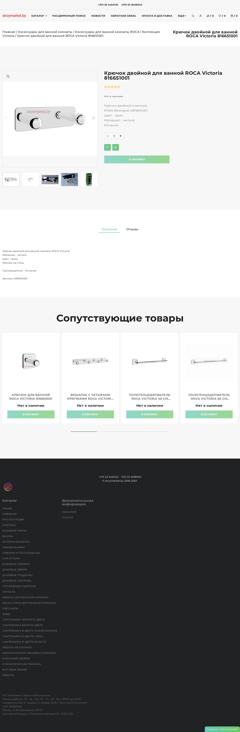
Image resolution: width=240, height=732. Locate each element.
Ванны (8, 536)
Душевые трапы (15, 530)
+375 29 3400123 (108, 4)
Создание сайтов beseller (222, 729)
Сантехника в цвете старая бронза (30, 630)
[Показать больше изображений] (8, 76)
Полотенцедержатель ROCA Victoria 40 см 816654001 (149, 398)
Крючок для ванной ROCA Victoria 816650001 (30, 397)
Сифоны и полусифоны (21, 552)
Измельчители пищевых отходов (29, 652)
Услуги (68, 517)
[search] (193, 16)
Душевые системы (17, 580)
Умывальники (13, 547)
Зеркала (9, 591)
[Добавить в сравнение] (115, 147)
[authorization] (200, 16)
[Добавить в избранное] (107, 147)
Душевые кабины (16, 564)
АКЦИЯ (7, 508)
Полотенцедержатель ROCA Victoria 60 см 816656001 (209, 398)
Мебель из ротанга (17, 647)
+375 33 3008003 (131, 4)
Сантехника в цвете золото (24, 641)
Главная (8, 32)
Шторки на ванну (16, 541)
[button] (93, 117)
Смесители (11, 558)
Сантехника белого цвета (23, 625)
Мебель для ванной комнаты (25, 597)
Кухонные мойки (16, 658)
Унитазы (9, 525)
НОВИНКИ (9, 513)
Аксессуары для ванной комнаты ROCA (107, 32)
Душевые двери (15, 569)
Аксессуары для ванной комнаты (45, 32)
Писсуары (10, 608)
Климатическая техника (21, 664)
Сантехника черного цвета (24, 619)
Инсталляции (13, 519)
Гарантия (69, 512)
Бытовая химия (15, 669)
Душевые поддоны (17, 575)
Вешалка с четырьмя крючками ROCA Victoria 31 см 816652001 (90, 398)
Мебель (8, 675)
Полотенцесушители (19, 586)
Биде (6, 614)
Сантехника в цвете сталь (23, 636)
